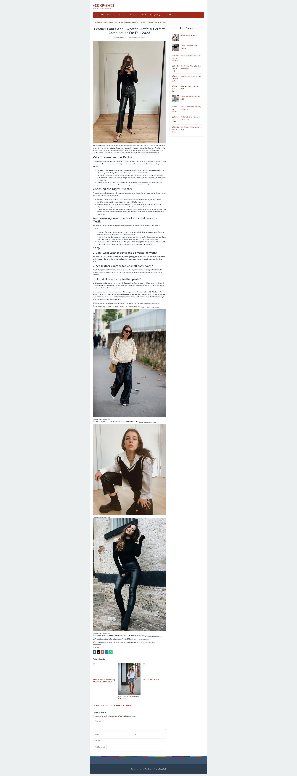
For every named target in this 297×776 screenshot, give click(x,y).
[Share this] (94, 652)
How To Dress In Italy (151, 679)
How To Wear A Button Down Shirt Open (128, 697)
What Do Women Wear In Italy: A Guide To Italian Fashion (104, 680)
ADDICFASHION (104, 6)
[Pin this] (102, 652)
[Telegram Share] (106, 652)
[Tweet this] (98, 652)
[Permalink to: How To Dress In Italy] (154, 670)
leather (118, 705)
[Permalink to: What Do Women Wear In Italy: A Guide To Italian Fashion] (104, 670)
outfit (123, 705)
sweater (128, 705)
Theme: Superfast (160, 769)
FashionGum (104, 705)
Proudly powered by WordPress (141, 769)
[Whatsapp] (111, 652)
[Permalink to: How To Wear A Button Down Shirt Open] (129, 679)
